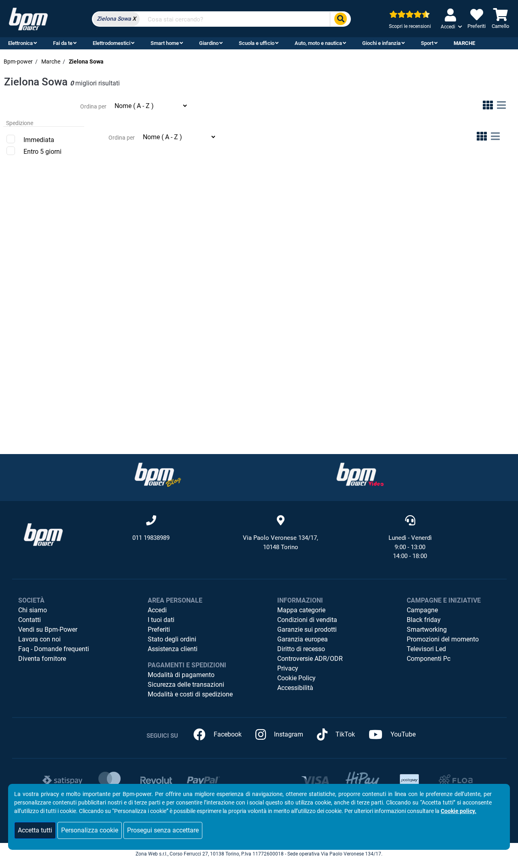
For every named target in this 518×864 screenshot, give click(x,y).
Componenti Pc (428, 658)
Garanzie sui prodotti (307, 629)
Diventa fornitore (42, 658)
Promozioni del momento (443, 639)
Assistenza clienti (172, 649)
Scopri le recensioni (410, 26)
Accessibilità (295, 688)
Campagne (422, 610)
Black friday (424, 620)
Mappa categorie (301, 610)
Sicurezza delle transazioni (186, 684)
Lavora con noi (39, 639)
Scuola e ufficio (256, 43)
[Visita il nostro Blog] (157, 474)
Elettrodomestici (111, 43)
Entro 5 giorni (42, 151)
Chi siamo (32, 610)
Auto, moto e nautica (318, 43)
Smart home (165, 43)
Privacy (287, 668)
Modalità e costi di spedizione (190, 694)
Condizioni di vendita (307, 620)
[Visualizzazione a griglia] (488, 106)
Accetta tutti (35, 830)
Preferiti (159, 629)
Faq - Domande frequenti (53, 649)
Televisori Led (426, 649)
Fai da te (62, 43)
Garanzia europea (302, 639)
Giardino (209, 43)
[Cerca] (340, 19)
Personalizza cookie (89, 830)
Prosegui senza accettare (163, 830)
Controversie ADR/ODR (310, 658)
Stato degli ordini (172, 639)
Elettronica (20, 43)
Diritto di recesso (301, 649)
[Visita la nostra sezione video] (360, 474)
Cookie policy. (458, 811)
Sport (427, 43)
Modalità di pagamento (181, 675)
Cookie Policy (296, 678)
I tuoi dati (161, 620)
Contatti (29, 620)
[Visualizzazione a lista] (501, 106)
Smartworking (427, 629)
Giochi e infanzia (381, 43)
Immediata (38, 140)
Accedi (157, 610)
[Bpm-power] (28, 18)
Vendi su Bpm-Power (47, 629)
